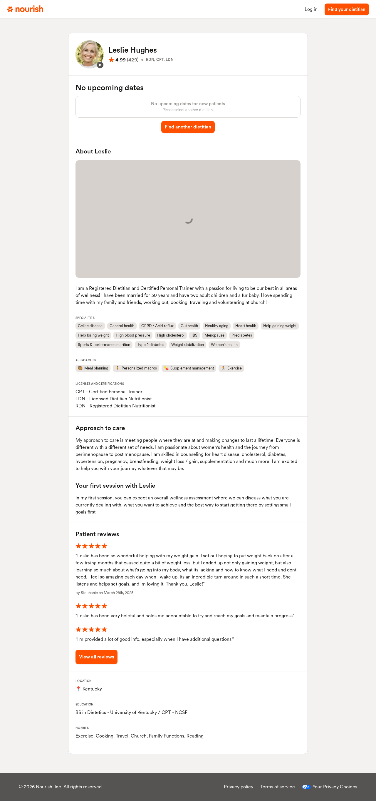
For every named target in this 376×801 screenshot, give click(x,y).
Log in (311, 9)
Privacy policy (238, 787)
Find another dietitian (188, 127)
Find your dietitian (346, 9)
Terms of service (277, 787)
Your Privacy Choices (335, 787)
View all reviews (96, 657)
